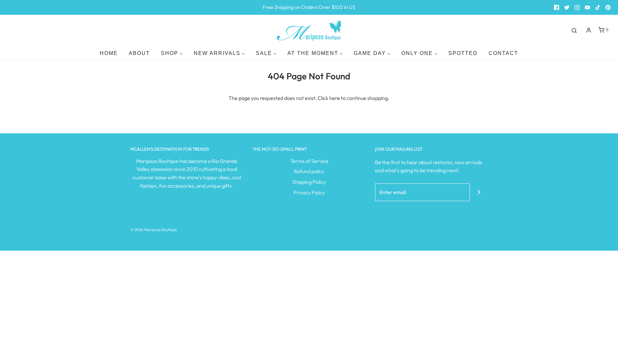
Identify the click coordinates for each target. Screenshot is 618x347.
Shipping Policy (309, 182)
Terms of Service (309, 161)
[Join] (479, 192)
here (334, 98)
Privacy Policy (309, 192)
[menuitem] (108, 53)
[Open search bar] (574, 30)
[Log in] (589, 30)
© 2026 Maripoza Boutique (153, 229)
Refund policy (309, 171)
